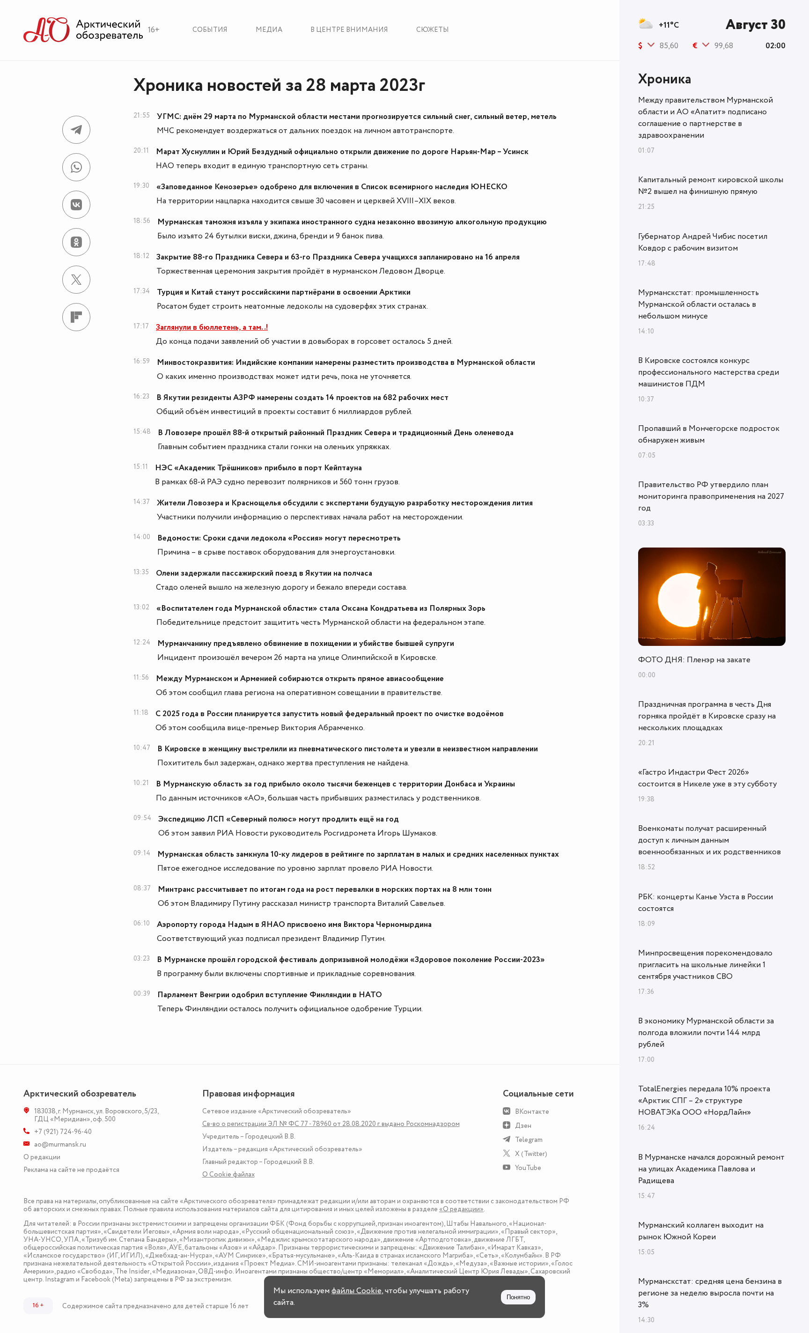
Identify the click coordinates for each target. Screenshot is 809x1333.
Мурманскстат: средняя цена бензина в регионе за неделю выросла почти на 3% (710, 1293)
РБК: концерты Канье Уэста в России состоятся (705, 902)
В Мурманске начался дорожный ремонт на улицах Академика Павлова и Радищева (711, 1169)
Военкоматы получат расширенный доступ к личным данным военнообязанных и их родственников (709, 840)
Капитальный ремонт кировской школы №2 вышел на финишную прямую (710, 185)
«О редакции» (461, 1209)
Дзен (523, 1126)
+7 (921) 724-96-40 (63, 1132)
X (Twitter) (531, 1154)
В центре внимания (349, 30)
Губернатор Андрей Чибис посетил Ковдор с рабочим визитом (702, 242)
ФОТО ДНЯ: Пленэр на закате (694, 660)
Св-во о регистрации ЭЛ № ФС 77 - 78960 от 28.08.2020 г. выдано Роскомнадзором (331, 1124)
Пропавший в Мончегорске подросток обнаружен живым (709, 434)
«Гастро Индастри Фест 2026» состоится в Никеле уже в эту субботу (707, 778)
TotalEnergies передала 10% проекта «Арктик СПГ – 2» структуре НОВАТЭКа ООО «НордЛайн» (704, 1100)
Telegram (529, 1140)
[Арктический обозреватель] (83, 30)
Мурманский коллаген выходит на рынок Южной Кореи (701, 1231)
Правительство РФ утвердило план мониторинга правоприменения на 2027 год (711, 496)
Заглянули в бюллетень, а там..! (212, 327)
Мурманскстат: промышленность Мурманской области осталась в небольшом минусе (698, 304)
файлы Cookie (356, 1290)
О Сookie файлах (228, 1174)
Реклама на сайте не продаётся (71, 1170)
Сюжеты (432, 30)
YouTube (528, 1168)
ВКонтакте (532, 1112)
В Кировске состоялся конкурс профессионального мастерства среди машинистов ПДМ (708, 372)
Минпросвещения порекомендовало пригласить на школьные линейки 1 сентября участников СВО (705, 965)
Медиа (269, 30)
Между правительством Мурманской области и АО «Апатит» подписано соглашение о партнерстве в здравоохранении (705, 118)
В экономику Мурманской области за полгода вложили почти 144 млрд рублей (706, 1032)
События (210, 30)
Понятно (518, 1297)
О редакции (41, 1157)
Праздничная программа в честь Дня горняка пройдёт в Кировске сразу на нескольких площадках (707, 716)
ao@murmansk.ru (60, 1144)
